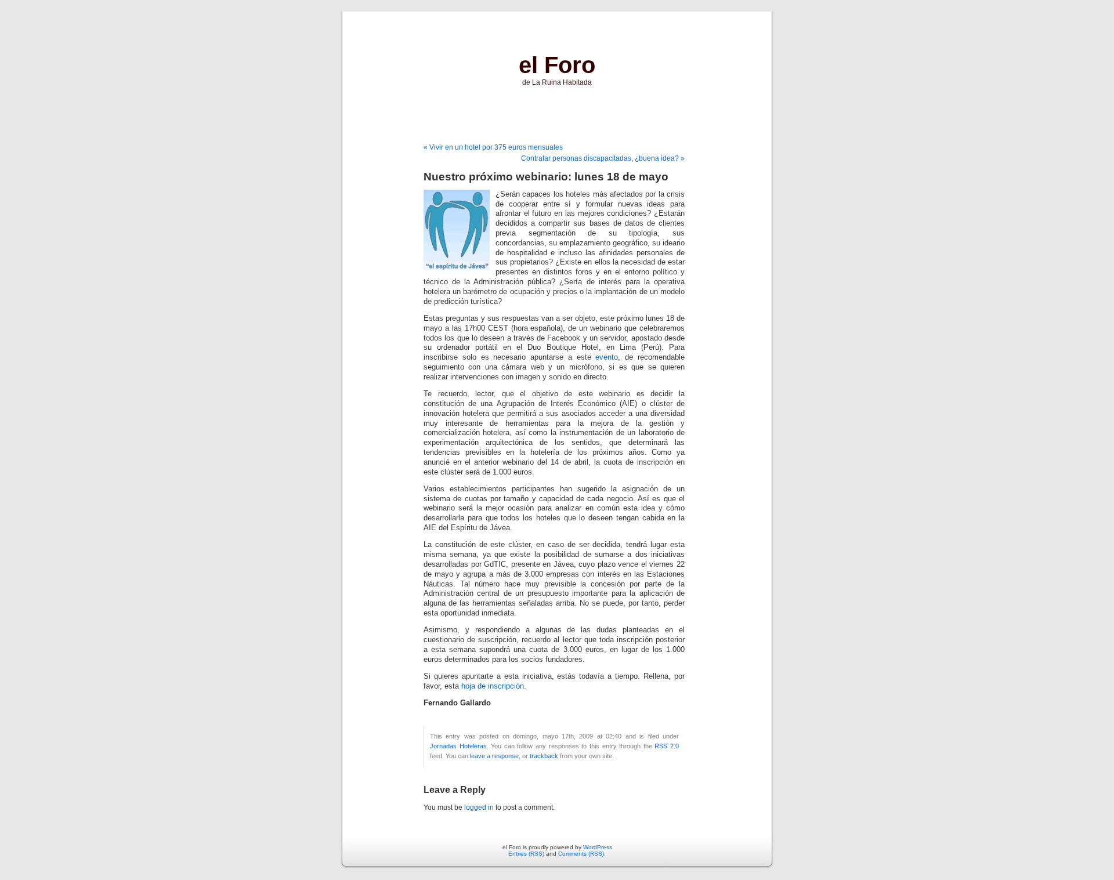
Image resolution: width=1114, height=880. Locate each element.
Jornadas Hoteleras (458, 746)
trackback (544, 755)
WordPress (597, 847)
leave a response (494, 755)
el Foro (557, 65)
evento (606, 357)
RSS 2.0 (666, 746)
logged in (479, 807)
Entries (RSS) (526, 853)
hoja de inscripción (492, 686)
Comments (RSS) (581, 853)
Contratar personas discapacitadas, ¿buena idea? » (603, 158)
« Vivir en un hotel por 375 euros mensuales (493, 147)
